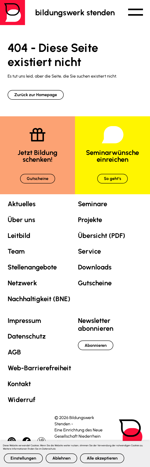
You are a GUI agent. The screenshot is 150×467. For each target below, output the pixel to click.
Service (89, 251)
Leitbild (19, 236)
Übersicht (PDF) (101, 236)
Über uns (21, 220)
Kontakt (19, 384)
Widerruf (21, 400)
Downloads (95, 267)
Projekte (90, 220)
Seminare (92, 204)
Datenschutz (27, 336)
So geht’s (112, 178)
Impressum (24, 321)
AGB (14, 352)
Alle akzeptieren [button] (102, 458)
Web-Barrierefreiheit (39, 368)
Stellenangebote (32, 267)
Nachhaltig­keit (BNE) (39, 299)
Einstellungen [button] (23, 458)
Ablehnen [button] (61, 458)
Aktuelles (22, 204)
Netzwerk (22, 283)
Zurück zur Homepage (35, 94)
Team (16, 251)
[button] (135, 12)
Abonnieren (96, 345)
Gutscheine (37, 178)
